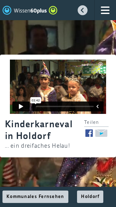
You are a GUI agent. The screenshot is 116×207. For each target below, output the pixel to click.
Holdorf (90, 196)
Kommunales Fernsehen (35, 196)
